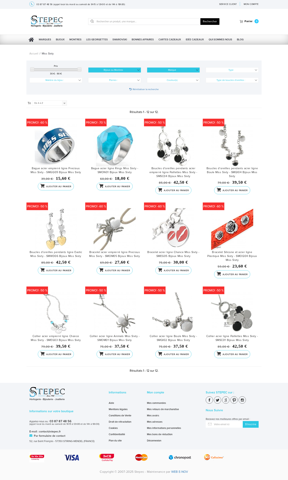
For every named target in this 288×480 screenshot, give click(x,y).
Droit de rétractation (120, 421)
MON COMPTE (251, 4)
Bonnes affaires (143, 39)
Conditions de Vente (120, 415)
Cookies (113, 428)
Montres (75, 39)
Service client (228, 4)
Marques (45, 39)
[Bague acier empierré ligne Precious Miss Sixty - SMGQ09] (55, 145)
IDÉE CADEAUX (195, 39)
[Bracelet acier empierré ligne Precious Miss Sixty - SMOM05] (114, 229)
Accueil (33, 53)
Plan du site (115, 440)
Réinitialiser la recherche (146, 89)
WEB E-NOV (179, 472)
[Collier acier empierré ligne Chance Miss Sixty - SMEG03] (55, 313)
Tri (29, 103)
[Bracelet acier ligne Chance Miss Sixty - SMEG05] (173, 229)
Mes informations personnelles (164, 428)
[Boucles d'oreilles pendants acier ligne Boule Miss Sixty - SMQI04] (232, 145)
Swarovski (119, 39)
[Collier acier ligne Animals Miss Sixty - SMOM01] (114, 313)
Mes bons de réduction (159, 434)
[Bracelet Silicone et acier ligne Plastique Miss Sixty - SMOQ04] (232, 229)
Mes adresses (154, 421)
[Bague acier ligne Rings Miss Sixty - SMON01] (114, 145)
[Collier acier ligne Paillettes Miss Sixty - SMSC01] (232, 313)
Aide (111, 403)
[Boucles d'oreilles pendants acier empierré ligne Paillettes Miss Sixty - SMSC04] (173, 145)
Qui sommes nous (220, 39)
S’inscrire (250, 424)
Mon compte (155, 392)
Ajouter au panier (58, 186)
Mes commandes (156, 403)
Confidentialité (117, 434)
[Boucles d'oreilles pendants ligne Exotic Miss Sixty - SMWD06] (55, 229)
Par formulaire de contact (49, 436)
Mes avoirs (153, 415)
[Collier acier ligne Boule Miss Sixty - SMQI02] (173, 313)
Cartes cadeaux (169, 39)
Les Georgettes (97, 39)
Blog (240, 39)
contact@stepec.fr (50, 431)
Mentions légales (118, 409)
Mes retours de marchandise (163, 409)
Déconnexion (154, 440)
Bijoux (60, 39)
